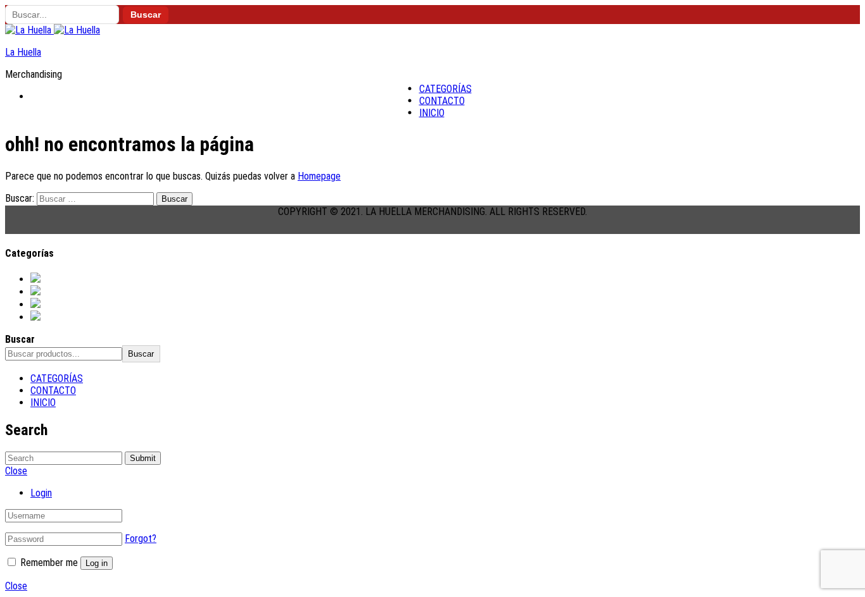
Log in (96, 563)
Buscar (145, 15)
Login (41, 493)
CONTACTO (442, 101)
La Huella (23, 52)
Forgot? (140, 538)
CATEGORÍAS (445, 89)
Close (16, 586)
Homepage (319, 176)
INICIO (432, 113)
